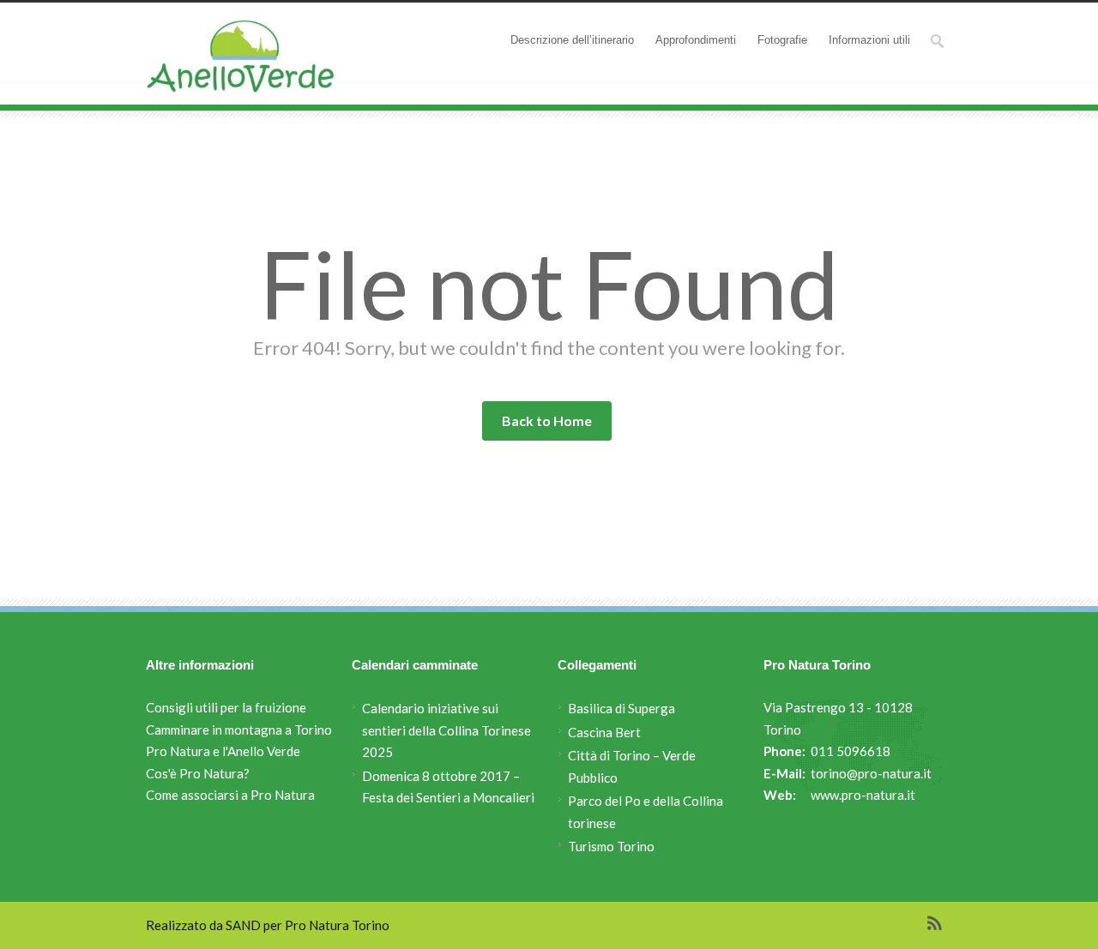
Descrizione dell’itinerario (572, 39)
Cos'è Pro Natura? (198, 773)
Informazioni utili (869, 39)
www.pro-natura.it (863, 794)
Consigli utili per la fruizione (226, 707)
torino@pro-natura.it (871, 773)
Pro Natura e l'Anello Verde (223, 751)
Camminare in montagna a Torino (239, 729)
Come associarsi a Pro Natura (230, 794)
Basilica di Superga (621, 708)
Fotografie (782, 39)
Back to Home (547, 420)
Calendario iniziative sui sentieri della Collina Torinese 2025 (446, 730)
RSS (935, 923)
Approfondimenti (695, 39)
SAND (243, 925)
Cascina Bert (604, 732)
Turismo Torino (611, 846)
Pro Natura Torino (337, 925)
